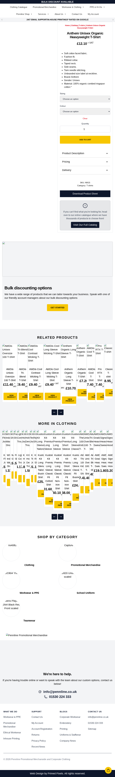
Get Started (57, 307)
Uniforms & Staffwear (70, 735)
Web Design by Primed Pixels (46, 773)
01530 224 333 (95, 723)
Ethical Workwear (12, 732)
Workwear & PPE (12, 717)
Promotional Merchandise (44, 7)
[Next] (61, 412)
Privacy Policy (39, 741)
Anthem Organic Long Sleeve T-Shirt (68, 376)
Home (67, 25)
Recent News (38, 747)
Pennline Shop (22, 14)
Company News (68, 741)
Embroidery (65, 723)
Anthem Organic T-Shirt (82, 373)
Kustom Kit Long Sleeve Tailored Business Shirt (43, 466)
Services (42, 14)
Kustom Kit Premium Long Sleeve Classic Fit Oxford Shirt (50, 470)
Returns (35, 735)
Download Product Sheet (85, 194)
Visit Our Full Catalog (85, 224)
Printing (63, 729)
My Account (93, 14)
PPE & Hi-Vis (96, 7)
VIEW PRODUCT (11, 396)
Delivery (66, 170)
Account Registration (42, 729)
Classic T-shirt (109, 373)
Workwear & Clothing (71, 7)
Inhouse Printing (11, 738)
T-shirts (82, 25)
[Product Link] (9, 354)
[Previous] (54, 412)
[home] (57, 653)
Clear (85, 118)
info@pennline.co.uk (98, 717)
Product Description (73, 153)
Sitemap (92, 729)
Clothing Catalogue (18, 7)
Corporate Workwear (70, 717)
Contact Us (77, 14)
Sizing (62, 93)
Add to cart (85, 140)
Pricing (66, 161)
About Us (59, 14)
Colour (63, 106)
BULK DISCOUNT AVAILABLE (57, 2)
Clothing (74, 25)
